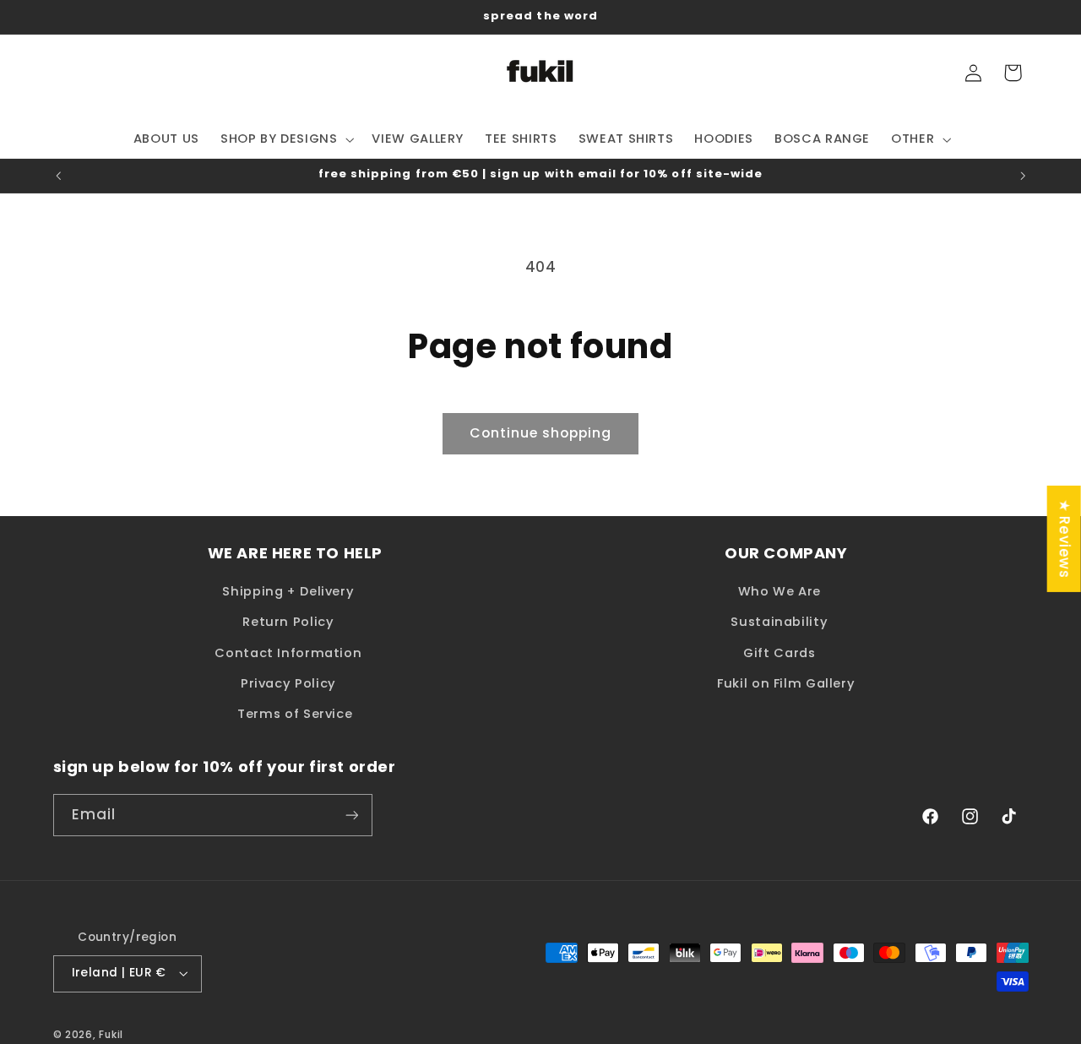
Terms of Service (294, 713)
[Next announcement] (1022, 176)
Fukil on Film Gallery (786, 683)
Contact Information (288, 652)
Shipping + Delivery (288, 591)
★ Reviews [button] (1065, 539)
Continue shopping (541, 433)
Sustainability (779, 621)
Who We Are (779, 591)
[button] (285, 139)
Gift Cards (779, 652)
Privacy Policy (288, 683)
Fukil (111, 1034)
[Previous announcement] (58, 176)
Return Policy (288, 621)
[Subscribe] (351, 814)
